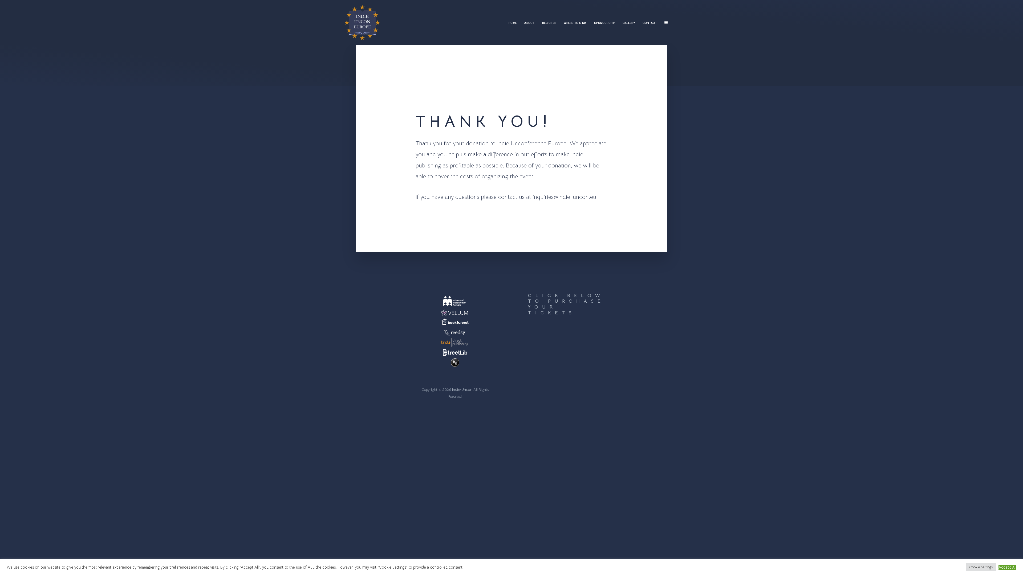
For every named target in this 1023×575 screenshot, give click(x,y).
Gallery (629, 23)
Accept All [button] (1007, 567)
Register (549, 23)
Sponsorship (604, 23)
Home (513, 23)
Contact (650, 23)
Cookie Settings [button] (981, 567)
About (529, 23)
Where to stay (575, 23)
